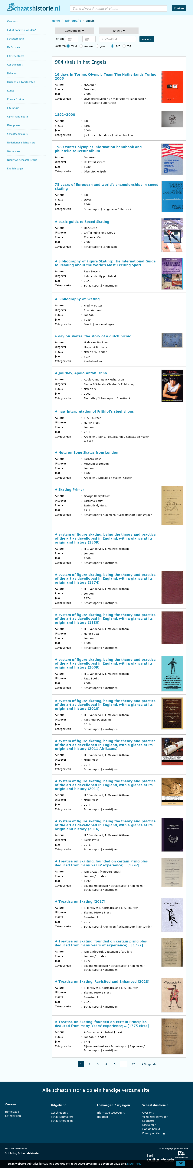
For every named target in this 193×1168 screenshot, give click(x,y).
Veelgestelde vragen (155, 1116)
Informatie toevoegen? (110, 1112)
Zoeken (179, 8)
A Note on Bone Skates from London (86, 452)
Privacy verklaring (153, 1133)
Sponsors (148, 1120)
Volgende (149, 1064)
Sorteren (60, 45)
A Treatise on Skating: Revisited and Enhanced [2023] (102, 981)
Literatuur (13, 108)
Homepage (12, 1111)
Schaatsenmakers (17, 134)
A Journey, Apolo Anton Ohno (81, 373)
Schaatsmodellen (62, 1120)
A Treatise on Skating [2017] (80, 901)
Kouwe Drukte (15, 99)
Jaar (102, 46)
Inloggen (102, 1116)
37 (133, 1064)
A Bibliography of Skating (77, 299)
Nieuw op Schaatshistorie (22, 160)
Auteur (88, 46)
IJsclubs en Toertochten (21, 82)
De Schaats (13, 47)
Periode (59, 38)
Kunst (10, 90)
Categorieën (13, 1115)
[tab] (23, 1104)
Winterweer (13, 151)
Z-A (129, 46)
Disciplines (13, 125)
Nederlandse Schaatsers (21, 142)
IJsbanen (12, 73)
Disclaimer (149, 1124)
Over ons (12, 21)
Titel (74, 46)
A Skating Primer (69, 490)
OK (181, 1163)
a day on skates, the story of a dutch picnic (93, 336)
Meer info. (134, 1164)
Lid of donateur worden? (21, 30)
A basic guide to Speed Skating (82, 222)
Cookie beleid (151, 1129)
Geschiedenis (15, 64)
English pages (15, 168)
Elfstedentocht (15, 56)
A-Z (118, 46)
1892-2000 (65, 115)
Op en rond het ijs (17, 116)
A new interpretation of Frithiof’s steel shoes (94, 411)
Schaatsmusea (15, 38)
